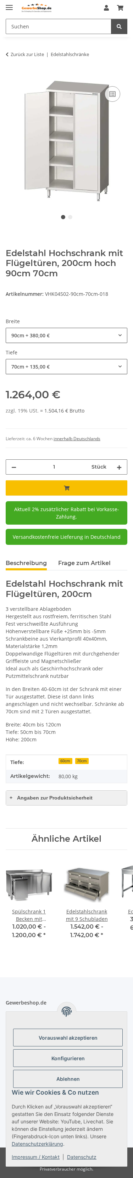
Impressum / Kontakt (36, 1157)
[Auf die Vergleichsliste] (112, 94)
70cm (82, 760)
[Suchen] (119, 26)
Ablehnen (68, 1079)
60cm (65, 760)
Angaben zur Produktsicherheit (51, 798)
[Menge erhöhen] (119, 467)
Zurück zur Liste (27, 54)
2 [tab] (70, 217)
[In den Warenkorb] (11, 77)
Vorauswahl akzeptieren (68, 1038)
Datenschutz (81, 1157)
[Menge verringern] (14, 467)
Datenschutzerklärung (37, 1144)
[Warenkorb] (120, 8)
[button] (106, 8)
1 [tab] (63, 217)
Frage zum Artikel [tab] (84, 563)
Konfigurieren (68, 1058)
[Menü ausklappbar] (9, 4)
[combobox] (66, 335)
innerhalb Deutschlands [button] (77, 439)
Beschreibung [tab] (26, 563)
